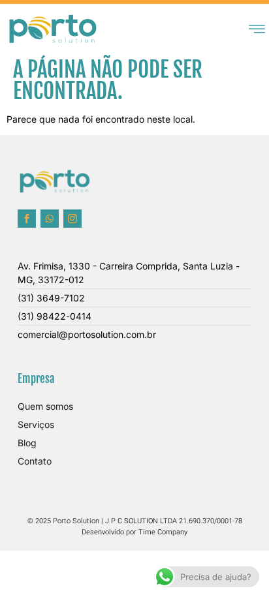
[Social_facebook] (27, 218)
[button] (256, 28)
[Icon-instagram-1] (72, 218)
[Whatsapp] (49, 218)
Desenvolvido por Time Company (134, 532)
